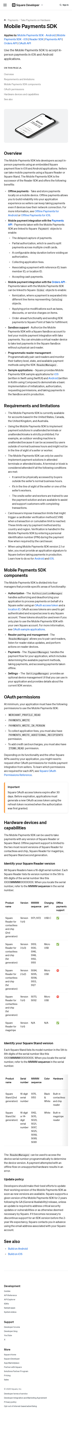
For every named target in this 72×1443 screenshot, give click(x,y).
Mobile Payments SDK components (22, 84)
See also (8, 99)
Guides (7, 1291)
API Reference (10, 1295)
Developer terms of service (15, 1393)
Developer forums (12, 1327)
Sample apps (9, 1308)
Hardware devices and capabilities (21, 94)
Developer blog (10, 1331)
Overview (9, 74)
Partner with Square (13, 1367)
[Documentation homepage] (5, 20)
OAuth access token (46, 605)
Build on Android (18, 1248)
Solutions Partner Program (16, 1371)
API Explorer (9, 1299)
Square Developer (12, 1359)
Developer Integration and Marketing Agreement (25, 1398)
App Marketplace (11, 1363)
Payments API (53, 39)
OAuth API (25, 43)
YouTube (8, 1335)
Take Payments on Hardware (35, 20)
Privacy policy (10, 1402)
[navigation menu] (5, 5)
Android (53, 378)
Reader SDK (36, 39)
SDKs (6, 1303)
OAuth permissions (14, 89)
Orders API (10, 43)
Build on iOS (15, 1254)
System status (10, 1312)
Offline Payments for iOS (35, 215)
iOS (56, 374)
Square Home (10, 1354)
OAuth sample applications (29, 629)
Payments (13, 20)
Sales (6, 1379)
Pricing (7, 1375)
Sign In (66, 5)
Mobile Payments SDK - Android (36, 35)
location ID (14, 609)
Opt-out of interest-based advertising (20, 1406)
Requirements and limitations (19, 79)
